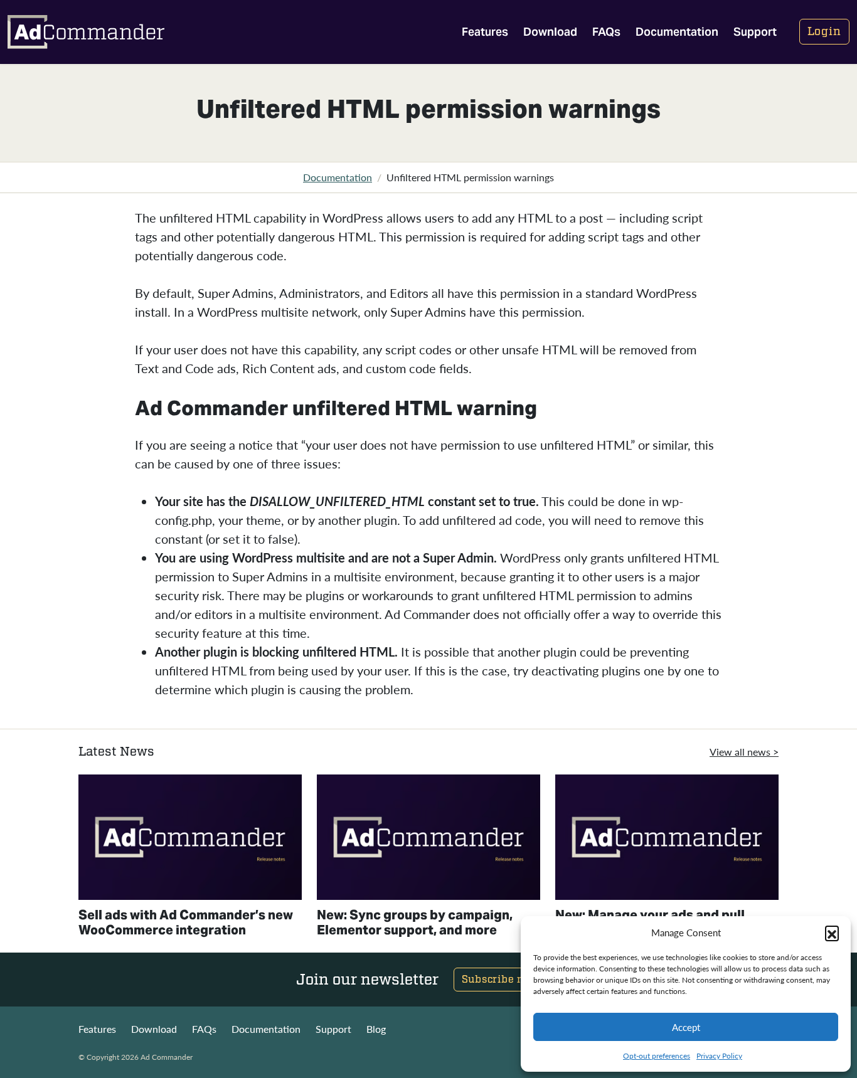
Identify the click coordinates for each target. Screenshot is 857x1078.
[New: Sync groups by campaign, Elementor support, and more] (428, 837)
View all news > (744, 751)
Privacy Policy (719, 1055)
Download (550, 31)
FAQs (606, 31)
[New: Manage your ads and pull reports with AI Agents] (667, 837)
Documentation (677, 31)
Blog (376, 1029)
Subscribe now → (507, 979)
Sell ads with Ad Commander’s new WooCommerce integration (185, 922)
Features (485, 31)
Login (824, 31)
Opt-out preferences (656, 1055)
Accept (686, 1026)
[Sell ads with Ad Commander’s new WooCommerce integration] (190, 837)
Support (755, 31)
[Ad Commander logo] (86, 32)
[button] (832, 932)
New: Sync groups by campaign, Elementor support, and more (415, 922)
